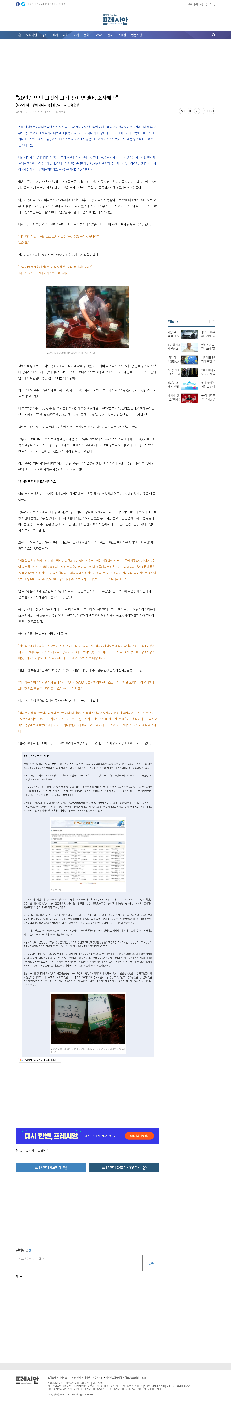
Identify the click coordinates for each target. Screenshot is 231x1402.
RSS (144, 1377)
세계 (76, 35)
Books (98, 35)
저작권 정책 (75, 1377)
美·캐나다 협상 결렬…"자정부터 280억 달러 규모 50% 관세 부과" (201, 399)
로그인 (212, 4)
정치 (44, 35)
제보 (190, 4)
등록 (150, 1263)
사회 (65, 35)
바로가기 (129, 802)
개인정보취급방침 (114, 1377)
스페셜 (122, 35)
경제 (55, 35)
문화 (86, 35)
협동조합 (136, 35)
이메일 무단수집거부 (93, 1377)
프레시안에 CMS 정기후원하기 (121, 1167)
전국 (110, 35)
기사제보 (63, 1377)
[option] (191, 365)
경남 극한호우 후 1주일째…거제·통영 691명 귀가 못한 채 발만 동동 (201, 336)
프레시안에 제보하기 (48, 1167)
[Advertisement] (115, 69)
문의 (196, 4)
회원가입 (203, 4)
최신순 (19, 1276)
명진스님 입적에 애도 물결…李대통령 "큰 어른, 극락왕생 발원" (201, 349)
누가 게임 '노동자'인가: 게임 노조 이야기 (200, 385)
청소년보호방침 (132, 1377)
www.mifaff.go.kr (77, 802)
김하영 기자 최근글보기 (34, 1150)
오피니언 (31, 35)
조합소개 (52, 1377)
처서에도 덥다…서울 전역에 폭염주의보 (201, 359)
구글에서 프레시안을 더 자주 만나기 (40, 1060)
